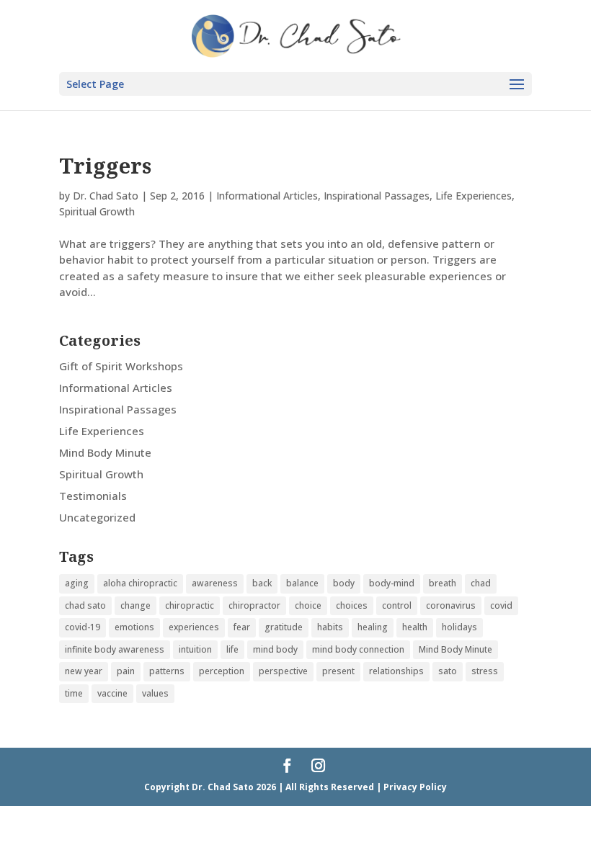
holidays (459, 627)
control (397, 605)
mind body (275, 649)
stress (484, 671)
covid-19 (82, 627)
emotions (134, 627)
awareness (215, 583)
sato (447, 671)
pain (126, 671)
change (135, 605)
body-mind (391, 583)
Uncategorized (97, 517)
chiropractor (254, 605)
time (74, 693)
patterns (167, 671)
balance (302, 583)
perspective (283, 671)
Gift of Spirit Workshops (121, 366)
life (232, 649)
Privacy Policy (415, 787)
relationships (396, 671)
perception (221, 671)
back (262, 583)
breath (442, 583)
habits (330, 627)
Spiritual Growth (97, 211)
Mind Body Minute (105, 452)
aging (77, 583)
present (338, 671)
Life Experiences (473, 195)
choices (352, 605)
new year (83, 671)
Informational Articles (267, 195)
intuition (195, 649)
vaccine (112, 693)
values (155, 693)
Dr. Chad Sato (105, 195)
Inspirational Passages (377, 195)
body (344, 583)
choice (308, 605)
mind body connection (358, 649)
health (414, 627)
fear (242, 627)
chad (481, 583)
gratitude (284, 627)
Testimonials (93, 495)
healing (372, 627)
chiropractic (189, 605)
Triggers (105, 165)
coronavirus (451, 605)
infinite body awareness (114, 649)
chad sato (85, 605)
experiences (194, 627)
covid (501, 605)
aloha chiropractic (140, 583)
